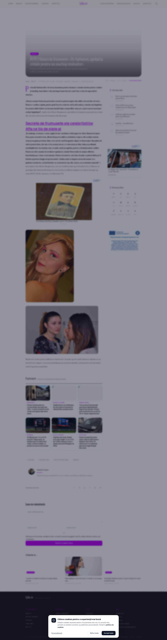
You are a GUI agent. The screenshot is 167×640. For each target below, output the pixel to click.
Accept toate (108, 633)
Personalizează (56, 633)
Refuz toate (94, 633)
